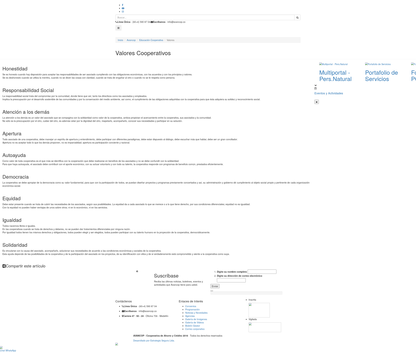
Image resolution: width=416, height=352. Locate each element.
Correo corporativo (195, 329)
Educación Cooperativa (151, 40)
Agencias (190, 316)
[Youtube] (123, 8)
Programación (192, 309)
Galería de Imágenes (196, 319)
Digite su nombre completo (232, 271)
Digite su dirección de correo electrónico (239, 275)
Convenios (190, 306)
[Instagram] (123, 11)
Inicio (120, 40)
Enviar (215, 286)
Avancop (131, 40)
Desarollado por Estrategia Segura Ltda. (154, 340)
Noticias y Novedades (196, 312)
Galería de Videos (194, 322)
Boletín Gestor (192, 325)
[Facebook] (122, 5)
